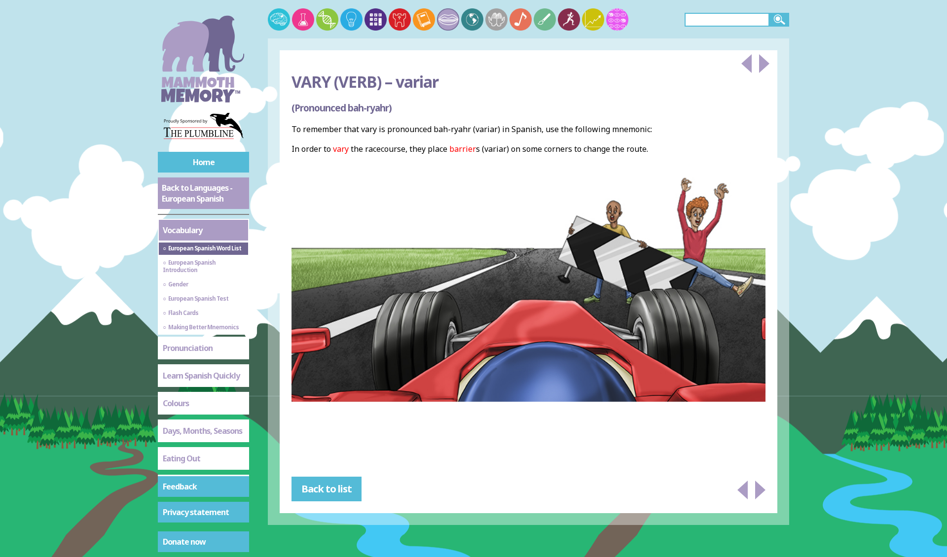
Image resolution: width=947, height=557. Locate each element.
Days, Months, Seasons (202, 430)
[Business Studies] (593, 19)
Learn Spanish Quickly (201, 375)
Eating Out (181, 458)
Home (204, 162)
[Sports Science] (569, 19)
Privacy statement (196, 512)
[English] (424, 19)
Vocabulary (182, 230)
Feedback (180, 486)
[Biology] (327, 19)
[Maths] (375, 19)
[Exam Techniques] (617, 19)
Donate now (184, 541)
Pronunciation (188, 348)
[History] (400, 19)
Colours (176, 403)
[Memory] (279, 19)
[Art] (545, 19)
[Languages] (448, 19)
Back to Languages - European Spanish (197, 193)
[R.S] (496, 19)
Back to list (326, 488)
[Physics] (351, 19)
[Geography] (472, 19)
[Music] (521, 19)
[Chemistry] (303, 19)
